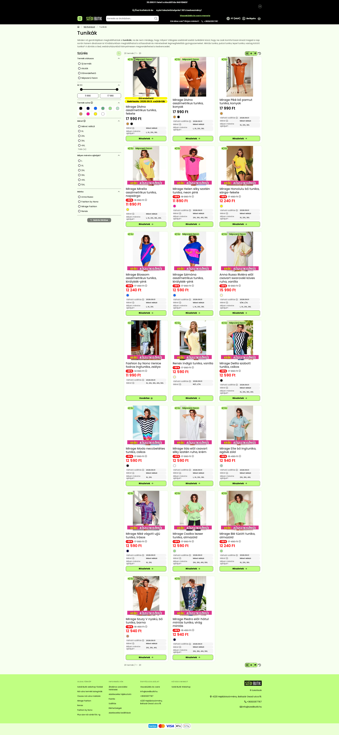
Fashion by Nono (89, 201)
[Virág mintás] (174, 639)
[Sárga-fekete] (221, 206)
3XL (83, 140)
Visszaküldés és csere (150, 687)
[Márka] (119, 192)
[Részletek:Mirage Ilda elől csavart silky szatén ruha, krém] (193, 425)
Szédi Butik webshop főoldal (90, 687)
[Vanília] (221, 295)
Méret (130, 128)
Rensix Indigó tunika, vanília (193, 363)
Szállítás (112, 703)
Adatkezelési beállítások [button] (120, 712)
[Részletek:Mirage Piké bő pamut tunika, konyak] (240, 77)
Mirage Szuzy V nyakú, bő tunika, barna (144, 621)
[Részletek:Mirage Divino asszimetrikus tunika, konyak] (193, 77)
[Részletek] (146, 138)
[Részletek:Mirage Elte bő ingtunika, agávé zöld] (240, 425)
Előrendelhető (88, 73)
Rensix (84, 211)
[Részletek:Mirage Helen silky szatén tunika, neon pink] (193, 166)
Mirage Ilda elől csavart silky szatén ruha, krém (190, 450)
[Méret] (119, 121)
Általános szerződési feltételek (118, 688)
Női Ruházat (89, 27)
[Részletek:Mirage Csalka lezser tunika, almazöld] (193, 510)
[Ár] (119, 85)
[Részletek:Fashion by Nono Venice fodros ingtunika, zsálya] (146, 340)
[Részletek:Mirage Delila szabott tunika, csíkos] (240, 340)
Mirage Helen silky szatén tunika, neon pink (191, 190)
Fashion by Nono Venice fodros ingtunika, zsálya (143, 365)
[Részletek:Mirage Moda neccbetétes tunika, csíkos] (146, 425)
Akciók (84, 68)
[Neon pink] (174, 206)
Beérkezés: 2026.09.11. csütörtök (146, 101)
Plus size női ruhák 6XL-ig (88, 714)
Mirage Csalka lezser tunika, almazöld (188, 535)
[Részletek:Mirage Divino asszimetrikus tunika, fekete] (146, 77)
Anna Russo (87, 196)
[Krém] (174, 466)
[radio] (247, 53)
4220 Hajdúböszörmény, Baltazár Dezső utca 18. (151, 702)
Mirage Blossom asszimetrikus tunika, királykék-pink (141, 278)
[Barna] (128, 636)
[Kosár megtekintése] (259, 18)
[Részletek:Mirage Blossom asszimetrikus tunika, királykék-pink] (146, 251)
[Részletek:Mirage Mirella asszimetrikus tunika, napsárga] (146, 166)
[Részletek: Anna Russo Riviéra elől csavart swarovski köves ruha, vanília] (240, 251)
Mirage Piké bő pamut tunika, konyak (236, 101)
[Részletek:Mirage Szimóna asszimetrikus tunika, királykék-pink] (193, 251)
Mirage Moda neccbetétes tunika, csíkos (145, 450)
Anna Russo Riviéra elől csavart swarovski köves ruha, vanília (237, 278)
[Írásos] (128, 551)
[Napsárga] (128, 209)
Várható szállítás (182, 121)
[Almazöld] (174, 551)
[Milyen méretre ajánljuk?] (119, 155)
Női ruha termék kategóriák (89, 691)
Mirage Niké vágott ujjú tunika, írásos (143, 535)
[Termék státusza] (119, 58)
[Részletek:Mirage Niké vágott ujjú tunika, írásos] (146, 510)
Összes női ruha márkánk (89, 696)
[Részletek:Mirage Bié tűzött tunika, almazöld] (240, 510)
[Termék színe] (119, 103)
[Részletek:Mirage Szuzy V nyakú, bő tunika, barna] (146, 596)
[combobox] (132, 18)
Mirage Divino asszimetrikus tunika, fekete (141, 110)
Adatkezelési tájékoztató (120, 694)
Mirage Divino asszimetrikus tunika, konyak (188, 103)
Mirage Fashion (89, 206)
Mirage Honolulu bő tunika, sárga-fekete (239, 190)
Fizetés (112, 699)
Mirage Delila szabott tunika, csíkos (235, 365)
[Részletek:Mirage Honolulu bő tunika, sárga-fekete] (240, 166)
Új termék (86, 63)
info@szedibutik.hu (149, 691)
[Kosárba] (146, 398)
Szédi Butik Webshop (181, 687)
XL (82, 131)
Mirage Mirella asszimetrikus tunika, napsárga (141, 192)
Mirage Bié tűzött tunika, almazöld (237, 535)
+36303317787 (211, 21)
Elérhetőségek (115, 708)
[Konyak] (128, 124)
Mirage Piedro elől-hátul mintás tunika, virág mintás (191, 622)
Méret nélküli (88, 126)
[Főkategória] (78, 27)
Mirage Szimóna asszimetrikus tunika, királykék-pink (188, 278)
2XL (83, 135)
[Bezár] (260, 6)
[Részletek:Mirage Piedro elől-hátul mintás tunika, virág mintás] (193, 596)
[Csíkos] (221, 380)
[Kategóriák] (79, 18)
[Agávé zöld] (221, 466)
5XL (83, 184)
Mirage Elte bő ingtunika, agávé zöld (238, 450)
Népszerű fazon (89, 78)
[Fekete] (131, 124)
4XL (83, 145)
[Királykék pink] (128, 295)
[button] (81, 149)
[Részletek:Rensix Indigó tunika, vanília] (193, 340)
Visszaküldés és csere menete (195, 15)
